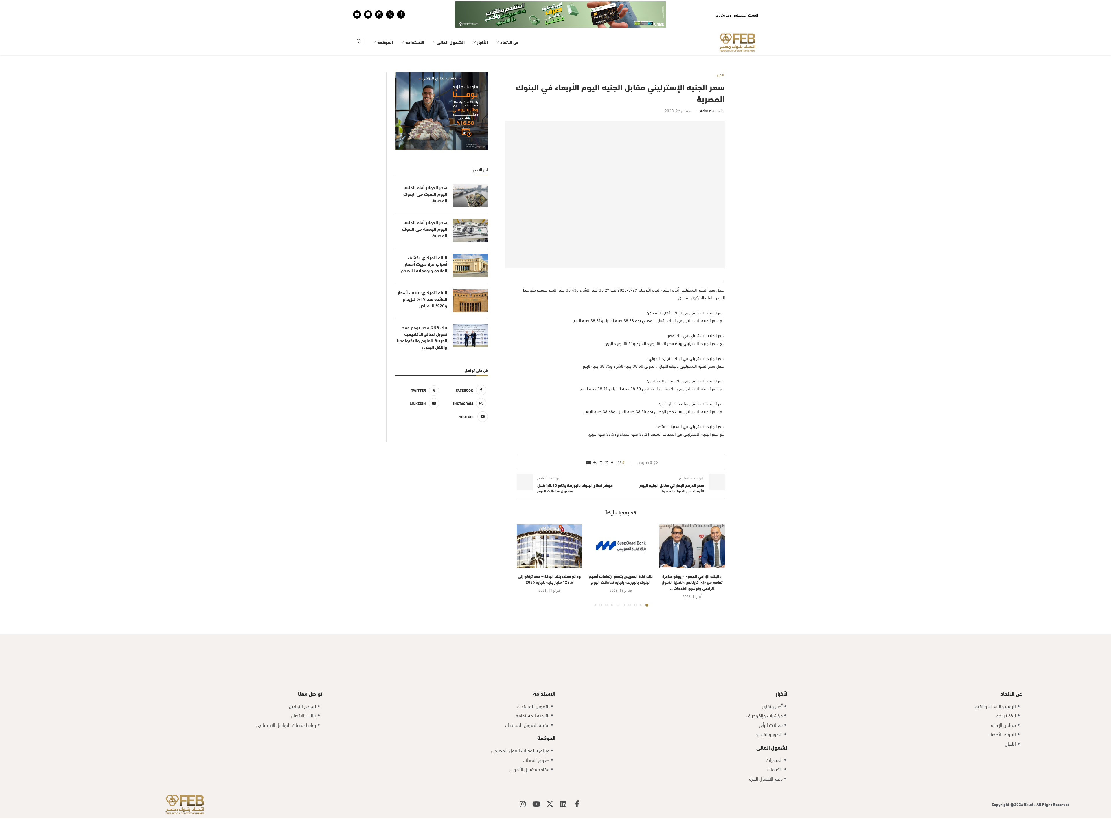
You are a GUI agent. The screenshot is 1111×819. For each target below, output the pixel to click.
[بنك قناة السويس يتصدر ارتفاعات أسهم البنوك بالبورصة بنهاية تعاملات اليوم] (620, 546)
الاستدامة (414, 42)
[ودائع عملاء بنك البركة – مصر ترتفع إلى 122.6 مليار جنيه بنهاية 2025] (549, 546)
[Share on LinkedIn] (600, 462)
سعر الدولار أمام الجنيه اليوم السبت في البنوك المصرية (425, 194)
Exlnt (1029, 804)
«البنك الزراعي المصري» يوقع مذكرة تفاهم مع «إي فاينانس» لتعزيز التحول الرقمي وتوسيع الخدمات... (692, 582)
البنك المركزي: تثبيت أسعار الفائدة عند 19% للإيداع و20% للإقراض (422, 299)
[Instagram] (379, 14)
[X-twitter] (550, 804)
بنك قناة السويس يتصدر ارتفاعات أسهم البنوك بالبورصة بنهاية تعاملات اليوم (621, 579)
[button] (524, 565)
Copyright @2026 (1008, 804)
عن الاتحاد (509, 42)
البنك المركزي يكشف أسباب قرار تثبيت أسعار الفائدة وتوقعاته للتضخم (424, 264)
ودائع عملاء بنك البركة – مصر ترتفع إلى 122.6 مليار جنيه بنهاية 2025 (549, 579)
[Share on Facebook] (612, 462)
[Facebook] (401, 14)
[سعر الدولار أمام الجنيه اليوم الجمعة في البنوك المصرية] (470, 230)
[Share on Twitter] (607, 462)
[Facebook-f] (577, 804)
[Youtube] (357, 14)
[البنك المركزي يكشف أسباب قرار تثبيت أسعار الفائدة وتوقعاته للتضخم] (470, 265)
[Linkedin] (368, 14)
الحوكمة (385, 42)
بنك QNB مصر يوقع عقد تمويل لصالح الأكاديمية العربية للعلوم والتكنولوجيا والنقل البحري (422, 337)
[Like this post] (619, 462)
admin (705, 110)
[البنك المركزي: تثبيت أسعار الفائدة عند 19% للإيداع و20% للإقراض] (470, 300)
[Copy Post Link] (595, 462)
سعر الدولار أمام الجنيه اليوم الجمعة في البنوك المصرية (424, 229)
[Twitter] (390, 14)
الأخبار (482, 42)
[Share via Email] (588, 462)
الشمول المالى (451, 42)
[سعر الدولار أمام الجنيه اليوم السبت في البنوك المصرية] (470, 195)
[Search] (359, 42)
